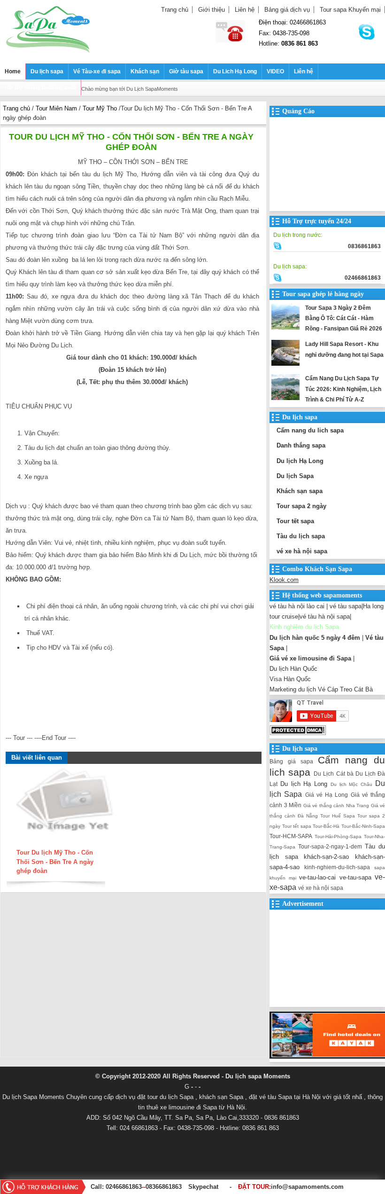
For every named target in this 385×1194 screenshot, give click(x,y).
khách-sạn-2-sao (326, 856)
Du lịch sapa (47, 71)
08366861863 (164, 1186)
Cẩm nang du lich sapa (310, 430)
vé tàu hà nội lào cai (297, 606)
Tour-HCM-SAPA (291, 836)
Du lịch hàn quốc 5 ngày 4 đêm (315, 637)
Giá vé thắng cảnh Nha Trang (336, 805)
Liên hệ (244, 9)
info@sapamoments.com (307, 1186)
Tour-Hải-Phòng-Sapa (338, 836)
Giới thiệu (211, 9)
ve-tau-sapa (355, 877)
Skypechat (203, 1186)
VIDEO (275, 71)
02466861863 (124, 1186)
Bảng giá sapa (291, 761)
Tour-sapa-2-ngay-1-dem (330, 846)
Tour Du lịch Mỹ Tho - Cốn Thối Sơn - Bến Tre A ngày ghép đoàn (54, 861)
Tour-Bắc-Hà (326, 826)
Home (13, 71)
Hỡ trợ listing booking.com (40, 87)
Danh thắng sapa (301, 445)
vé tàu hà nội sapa (325, 616)
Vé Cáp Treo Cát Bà (345, 689)
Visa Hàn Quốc (290, 679)
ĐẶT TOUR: (291, 1186)
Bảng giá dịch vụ (287, 9)
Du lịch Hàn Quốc (293, 668)
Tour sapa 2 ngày (301, 506)
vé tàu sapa (346, 606)
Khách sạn (145, 71)
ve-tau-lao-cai (317, 877)
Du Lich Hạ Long (235, 71)
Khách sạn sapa (300, 491)
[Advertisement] (133, 977)
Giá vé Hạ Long (326, 795)
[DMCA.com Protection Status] (298, 733)
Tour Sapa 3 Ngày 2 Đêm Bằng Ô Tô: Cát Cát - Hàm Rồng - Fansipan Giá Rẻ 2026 (343, 318)
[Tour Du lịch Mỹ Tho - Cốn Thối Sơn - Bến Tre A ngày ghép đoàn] (66, 843)
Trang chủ (174, 9)
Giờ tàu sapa (186, 71)
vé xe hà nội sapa (302, 551)
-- (144, 1186)
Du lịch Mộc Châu (351, 784)
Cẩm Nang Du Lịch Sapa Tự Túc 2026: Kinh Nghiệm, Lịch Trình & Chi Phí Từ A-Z (343, 388)
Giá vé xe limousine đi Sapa (310, 658)
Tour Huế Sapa (337, 815)
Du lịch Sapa (295, 475)
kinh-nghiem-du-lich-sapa (337, 867)
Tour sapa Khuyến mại (350, 9)
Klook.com (284, 579)
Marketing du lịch (293, 689)
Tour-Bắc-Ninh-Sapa (363, 826)
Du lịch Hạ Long (300, 460)
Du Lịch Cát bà (333, 773)
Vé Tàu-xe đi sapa (97, 71)
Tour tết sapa (295, 521)
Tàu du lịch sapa (301, 536)
